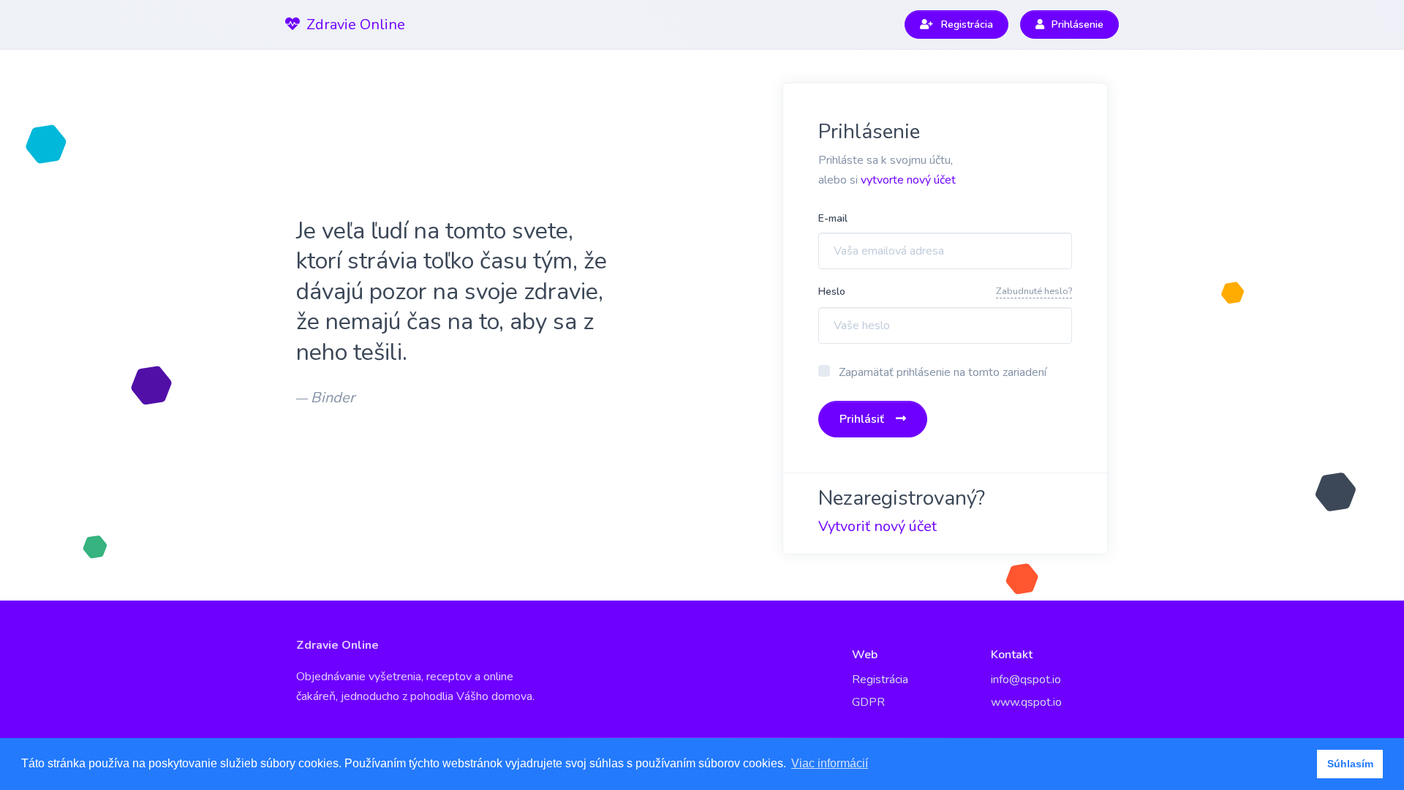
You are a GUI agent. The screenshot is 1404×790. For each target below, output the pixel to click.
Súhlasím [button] (1350, 764)
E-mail (833, 218)
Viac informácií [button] (829, 763)
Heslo (831, 291)
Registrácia (880, 680)
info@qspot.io (1026, 680)
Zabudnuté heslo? (1034, 291)
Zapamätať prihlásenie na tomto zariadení (942, 372)
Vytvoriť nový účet (877, 526)
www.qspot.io (1026, 702)
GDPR (868, 702)
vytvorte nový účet (908, 180)
